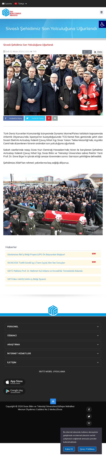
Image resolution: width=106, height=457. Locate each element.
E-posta (8, 4)
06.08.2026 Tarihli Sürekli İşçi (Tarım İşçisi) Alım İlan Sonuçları (36, 262)
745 (34, 51)
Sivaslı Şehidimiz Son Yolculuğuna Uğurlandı (28, 44)
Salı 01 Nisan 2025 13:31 (17, 51)
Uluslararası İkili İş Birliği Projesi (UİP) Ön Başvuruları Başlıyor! (36, 254)
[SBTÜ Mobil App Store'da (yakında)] (14, 382)
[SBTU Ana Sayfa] (11, 13)
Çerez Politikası (87, 449)
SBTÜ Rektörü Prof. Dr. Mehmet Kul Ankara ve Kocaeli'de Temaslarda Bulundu (45, 271)
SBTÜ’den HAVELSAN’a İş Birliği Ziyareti (26, 279)
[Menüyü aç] (101, 12)
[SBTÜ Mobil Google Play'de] (14, 391)
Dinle (99, 52)
